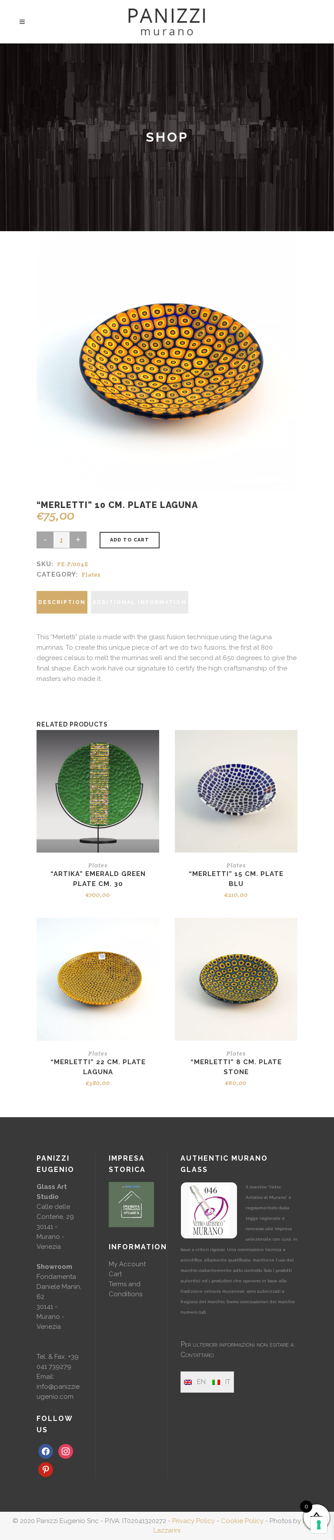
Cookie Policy (242, 1521)
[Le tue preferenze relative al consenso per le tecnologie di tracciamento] (319, 1525)
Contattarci (197, 1355)
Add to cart (129, 540)
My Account (127, 1264)
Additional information (140, 602)
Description (62, 602)
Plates (90, 574)
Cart (115, 1274)
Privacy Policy (193, 1521)
